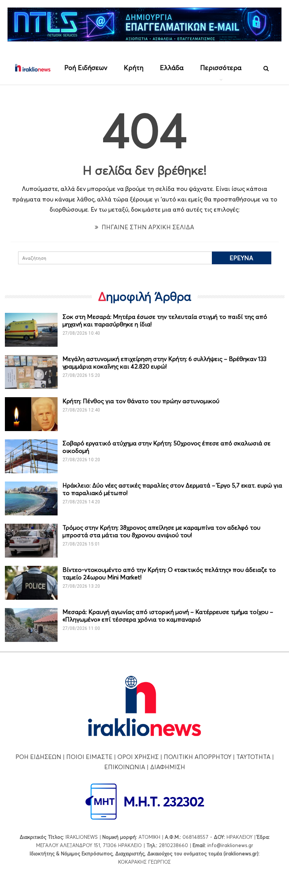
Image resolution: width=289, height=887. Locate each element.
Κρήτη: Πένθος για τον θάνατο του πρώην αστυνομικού (140, 401)
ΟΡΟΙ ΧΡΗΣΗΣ (138, 757)
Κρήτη (133, 68)
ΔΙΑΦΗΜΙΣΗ (167, 767)
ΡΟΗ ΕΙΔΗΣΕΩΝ (38, 757)
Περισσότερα (221, 68)
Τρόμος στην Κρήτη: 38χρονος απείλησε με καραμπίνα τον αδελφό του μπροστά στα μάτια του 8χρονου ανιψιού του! (161, 531)
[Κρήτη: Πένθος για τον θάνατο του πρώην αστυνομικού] (31, 414)
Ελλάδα (172, 68)
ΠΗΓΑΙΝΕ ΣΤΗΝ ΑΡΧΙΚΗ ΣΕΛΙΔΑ (147, 227)
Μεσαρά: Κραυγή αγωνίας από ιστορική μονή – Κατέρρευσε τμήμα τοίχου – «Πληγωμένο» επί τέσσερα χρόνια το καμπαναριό (167, 615)
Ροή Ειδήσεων (85, 68)
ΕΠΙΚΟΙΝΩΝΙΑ (124, 767)
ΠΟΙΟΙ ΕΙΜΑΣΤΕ (89, 757)
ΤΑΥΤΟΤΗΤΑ (253, 757)
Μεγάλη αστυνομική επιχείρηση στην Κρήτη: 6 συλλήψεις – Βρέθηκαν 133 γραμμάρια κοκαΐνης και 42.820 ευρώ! (164, 362)
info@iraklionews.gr (230, 845)
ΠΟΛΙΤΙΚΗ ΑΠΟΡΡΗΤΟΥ (197, 757)
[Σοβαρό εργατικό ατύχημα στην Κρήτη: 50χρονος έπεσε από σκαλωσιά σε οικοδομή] (31, 456)
